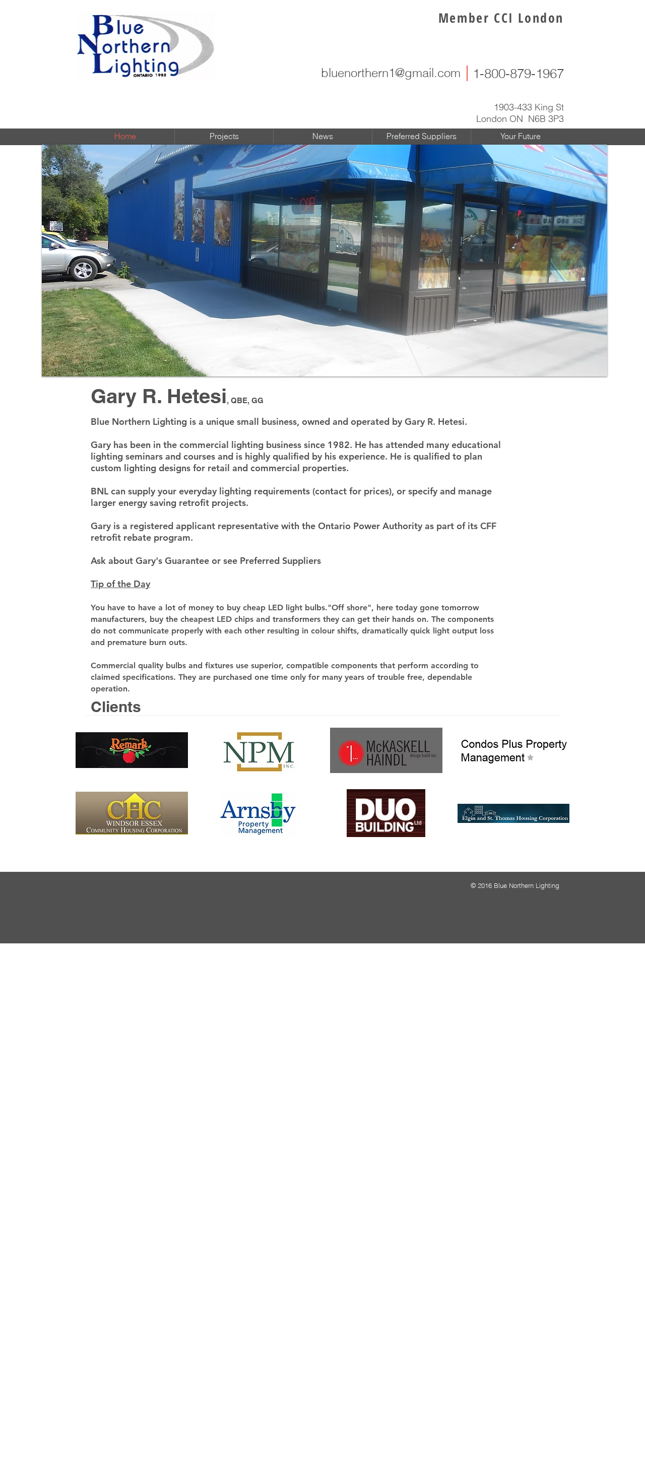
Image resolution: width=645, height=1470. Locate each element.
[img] (132, 750)
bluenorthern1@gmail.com (391, 73)
